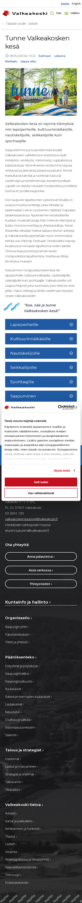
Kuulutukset (14, 689)
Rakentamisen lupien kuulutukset (28, 696)
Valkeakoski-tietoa (24, 804)
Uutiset (10, 844)
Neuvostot (13, 712)
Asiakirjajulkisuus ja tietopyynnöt (28, 859)
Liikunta (59, 56)
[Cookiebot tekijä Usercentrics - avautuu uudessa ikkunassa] (61, 407)
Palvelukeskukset (17, 634)
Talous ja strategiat (24, 750)
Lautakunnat (14, 704)
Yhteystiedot (41, 584)
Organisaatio (18, 618)
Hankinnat (13, 759)
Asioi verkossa (41, 570)
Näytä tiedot (62, 470)
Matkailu (11, 61)
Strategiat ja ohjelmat (20, 774)
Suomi (65, 3)
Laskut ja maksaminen (21, 766)
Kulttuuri (45, 56)
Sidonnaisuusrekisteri (20, 727)
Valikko (74, 13)
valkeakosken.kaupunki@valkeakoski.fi (31, 519)
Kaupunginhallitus (18, 673)
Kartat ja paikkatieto (19, 821)
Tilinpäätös (13, 789)
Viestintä (11, 852)
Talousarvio (14, 782)
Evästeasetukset (17, 882)
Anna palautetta (41, 556)
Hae (58, 13)
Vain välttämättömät (41, 493)
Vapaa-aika (28, 61)
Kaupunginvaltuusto (19, 681)
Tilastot (11, 836)
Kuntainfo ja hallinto (28, 602)
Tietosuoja (13, 874)
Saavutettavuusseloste (21, 867)
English (76, 3)
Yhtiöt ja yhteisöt (17, 642)
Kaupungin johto (17, 626)
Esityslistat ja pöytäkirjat (22, 666)
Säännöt (11, 735)
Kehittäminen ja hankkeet (23, 828)
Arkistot (11, 813)
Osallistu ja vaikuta (18, 719)
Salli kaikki (41, 482)
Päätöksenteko (20, 657)
